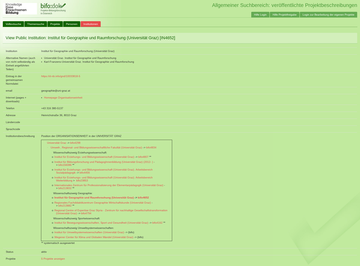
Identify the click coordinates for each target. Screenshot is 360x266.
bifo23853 (82, 180)
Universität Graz (56, 142)
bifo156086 (65, 164)
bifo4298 (75, 142)
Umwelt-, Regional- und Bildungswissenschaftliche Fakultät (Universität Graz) (96, 147)
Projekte (55, 24)
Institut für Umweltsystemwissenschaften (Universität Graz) (89, 232)
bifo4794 (86, 213)
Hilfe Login (260, 14)
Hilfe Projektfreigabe (285, 14)
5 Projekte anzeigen (53, 258)
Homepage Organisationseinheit (63, 97)
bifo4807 (143, 156)
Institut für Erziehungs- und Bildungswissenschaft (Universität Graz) (94, 156)
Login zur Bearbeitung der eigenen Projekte (328, 14)
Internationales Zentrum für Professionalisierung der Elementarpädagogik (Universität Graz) (108, 185)
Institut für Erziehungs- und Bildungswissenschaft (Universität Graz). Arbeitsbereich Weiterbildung (103, 179)
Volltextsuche (13, 24)
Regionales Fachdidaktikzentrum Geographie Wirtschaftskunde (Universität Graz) (102, 202)
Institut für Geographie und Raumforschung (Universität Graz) (94, 197)
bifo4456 (85, 172)
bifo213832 (65, 188)
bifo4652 (143, 197)
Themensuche (35, 24)
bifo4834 (151, 147)
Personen (71, 24)
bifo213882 (65, 205)
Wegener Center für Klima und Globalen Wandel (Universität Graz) (93, 237)
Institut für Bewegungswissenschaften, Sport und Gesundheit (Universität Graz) (101, 222)
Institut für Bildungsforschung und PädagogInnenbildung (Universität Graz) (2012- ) (103, 161)
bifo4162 (157, 222)
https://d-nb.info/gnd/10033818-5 (60, 76)
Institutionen (90, 24)
